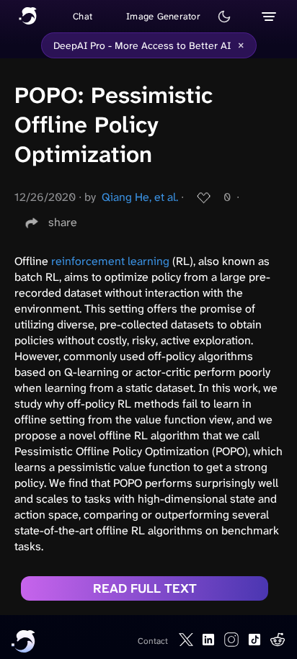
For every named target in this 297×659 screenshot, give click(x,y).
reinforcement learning (110, 261)
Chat (82, 16)
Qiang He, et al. (140, 197)
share (62, 222)
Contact (153, 641)
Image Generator (163, 16)
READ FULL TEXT (145, 588)
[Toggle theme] (224, 16)
